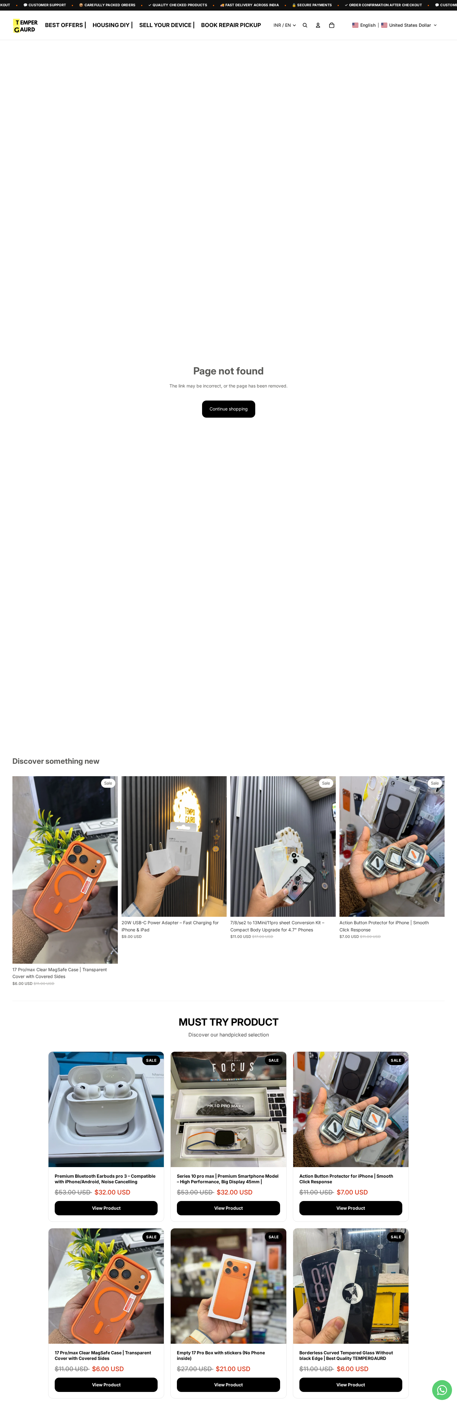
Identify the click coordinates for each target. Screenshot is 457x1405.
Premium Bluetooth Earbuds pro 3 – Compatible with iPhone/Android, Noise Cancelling (105, 1178)
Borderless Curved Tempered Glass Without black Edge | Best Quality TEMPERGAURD (346, 1355)
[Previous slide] (21, 870)
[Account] (318, 25)
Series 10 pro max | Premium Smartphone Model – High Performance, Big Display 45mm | (228, 1178)
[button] (395, 25)
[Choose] (108, 954)
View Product (106, 1208)
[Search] (305, 25)
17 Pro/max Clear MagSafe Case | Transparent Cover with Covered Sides (103, 1355)
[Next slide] (108, 870)
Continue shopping (229, 408)
